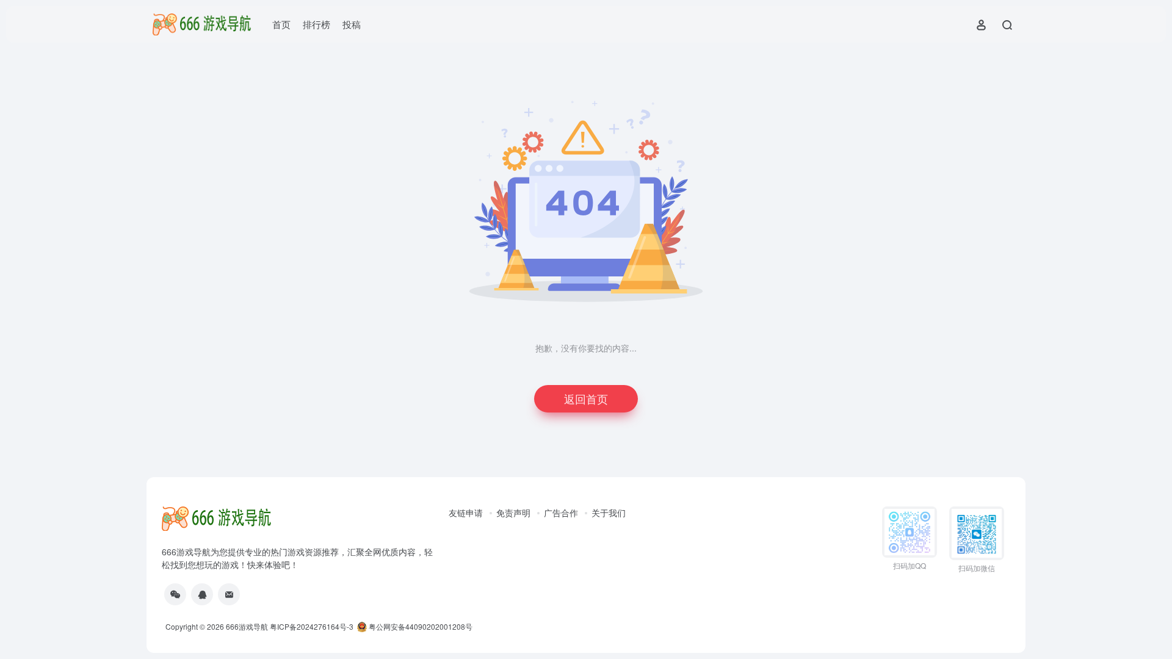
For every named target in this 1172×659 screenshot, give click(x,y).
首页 (281, 24)
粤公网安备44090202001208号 (419, 626)
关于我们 (608, 512)
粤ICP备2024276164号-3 (311, 626)
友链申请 (466, 512)
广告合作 (561, 512)
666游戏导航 (247, 626)
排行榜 (316, 24)
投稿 (351, 24)
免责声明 (513, 512)
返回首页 (586, 398)
